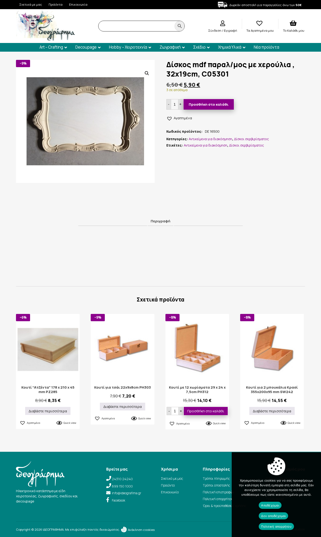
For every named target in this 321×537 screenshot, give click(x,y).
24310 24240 (122, 479)
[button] (147, 73)
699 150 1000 (122, 486)
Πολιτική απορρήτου (218, 499)
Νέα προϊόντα (266, 47)
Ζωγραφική (170, 47)
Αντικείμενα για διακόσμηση (210, 139)
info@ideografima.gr (126, 493)
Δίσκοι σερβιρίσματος (251, 139)
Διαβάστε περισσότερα (48, 411)
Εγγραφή (230, 30)
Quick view (69, 423)
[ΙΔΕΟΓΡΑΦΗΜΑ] (45, 39)
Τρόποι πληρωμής (216, 478)
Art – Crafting (51, 47)
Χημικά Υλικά (229, 47)
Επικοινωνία (78, 4)
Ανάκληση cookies (141, 530)
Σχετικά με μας (30, 4)
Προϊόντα (56, 4)
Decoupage (86, 47)
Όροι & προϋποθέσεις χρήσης (224, 505)
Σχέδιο (199, 47)
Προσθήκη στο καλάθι (208, 104)
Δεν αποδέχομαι (273, 516)
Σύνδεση (215, 30)
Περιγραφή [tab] (160, 221)
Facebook (118, 500)
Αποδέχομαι (270, 505)
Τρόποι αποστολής (216, 485)
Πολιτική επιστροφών (218, 492)
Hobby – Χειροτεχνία (128, 47)
